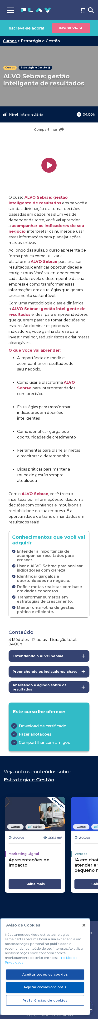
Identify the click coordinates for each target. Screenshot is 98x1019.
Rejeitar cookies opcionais (45, 987)
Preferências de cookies (45, 1000)
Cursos (10, 41)
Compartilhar (45, 129)
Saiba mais (35, 884)
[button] (49, 656)
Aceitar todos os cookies (45, 974)
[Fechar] (84, 925)
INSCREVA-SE (71, 28)
